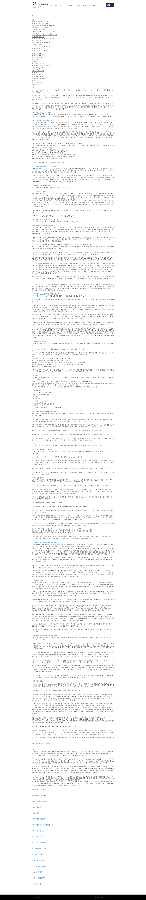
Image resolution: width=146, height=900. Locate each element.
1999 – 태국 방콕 (37, 44)
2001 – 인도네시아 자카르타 (40, 50)
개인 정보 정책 (36, 897)
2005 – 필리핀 (36, 59)
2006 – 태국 (35, 61)
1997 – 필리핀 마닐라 (38, 37)
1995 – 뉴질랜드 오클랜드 (39, 29)
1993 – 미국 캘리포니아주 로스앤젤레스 (43, 25)
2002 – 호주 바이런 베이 (39, 54)
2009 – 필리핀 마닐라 (38, 67)
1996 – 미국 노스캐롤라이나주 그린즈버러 (44, 35)
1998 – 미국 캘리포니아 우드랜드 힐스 (43, 42)
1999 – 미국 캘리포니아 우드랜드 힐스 (43, 46)
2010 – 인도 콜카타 (37, 69)
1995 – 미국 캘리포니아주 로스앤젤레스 (43, 31)
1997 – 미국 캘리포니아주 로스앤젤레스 (43, 39)
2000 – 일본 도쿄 (37, 48)
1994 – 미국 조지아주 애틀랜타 (41, 27)
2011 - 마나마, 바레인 (38, 71)
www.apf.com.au (74, 544)
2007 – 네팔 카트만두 (38, 63)
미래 (33, 52)
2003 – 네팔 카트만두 (38, 56)
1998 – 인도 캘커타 (37, 40)
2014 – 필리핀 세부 (37, 76)
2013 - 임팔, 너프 (36, 74)
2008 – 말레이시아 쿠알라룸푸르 (41, 65)
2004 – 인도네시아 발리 (39, 57)
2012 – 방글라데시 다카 (39, 73)
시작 (33, 20)
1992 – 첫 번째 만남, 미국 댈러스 (41, 22)
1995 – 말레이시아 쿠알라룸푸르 (41, 33)
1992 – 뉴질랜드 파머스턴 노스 (41, 23)
